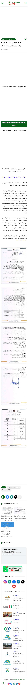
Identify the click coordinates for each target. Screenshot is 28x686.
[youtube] (14, 586)
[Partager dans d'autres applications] (19, 497)
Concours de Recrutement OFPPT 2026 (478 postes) (19, 630)
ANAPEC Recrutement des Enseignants (19, 614)
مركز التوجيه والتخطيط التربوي (8, 39)
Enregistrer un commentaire (10, 549)
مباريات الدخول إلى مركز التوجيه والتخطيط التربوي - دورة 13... (20, 518)
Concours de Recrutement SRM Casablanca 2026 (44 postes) (18, 638)
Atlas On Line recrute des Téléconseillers (19, 622)
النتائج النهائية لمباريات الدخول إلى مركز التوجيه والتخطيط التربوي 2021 (6, 518)
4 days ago (16, 635)
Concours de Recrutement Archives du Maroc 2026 (19, 607)
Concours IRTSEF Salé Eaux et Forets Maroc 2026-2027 (18, 647)
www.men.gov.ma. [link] (21, 241)
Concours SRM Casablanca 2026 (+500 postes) (18, 663)
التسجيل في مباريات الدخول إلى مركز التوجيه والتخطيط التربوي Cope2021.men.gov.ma (6, 534)
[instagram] (5, 581)
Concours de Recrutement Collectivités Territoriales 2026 (19, 671)
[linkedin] (18, 581)
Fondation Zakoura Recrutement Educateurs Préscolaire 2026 (19, 599)
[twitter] (23, 581)
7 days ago (16, 627)
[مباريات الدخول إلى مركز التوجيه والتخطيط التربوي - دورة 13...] (20, 510)
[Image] (7, 598)
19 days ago (16, 603)
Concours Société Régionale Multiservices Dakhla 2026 (18, 655)
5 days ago (16, 595)
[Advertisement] (14, 23)
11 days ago (16, 619)
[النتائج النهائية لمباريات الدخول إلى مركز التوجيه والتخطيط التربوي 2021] (7, 510)
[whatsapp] (9, 581)
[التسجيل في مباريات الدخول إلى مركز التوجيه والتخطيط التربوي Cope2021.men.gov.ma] (7, 525)
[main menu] (2, 3)
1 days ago (16, 612)
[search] (26, 3)
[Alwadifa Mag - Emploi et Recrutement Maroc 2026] (14, 3)
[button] (7, 497)
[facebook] (14, 581)
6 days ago (16, 668)
